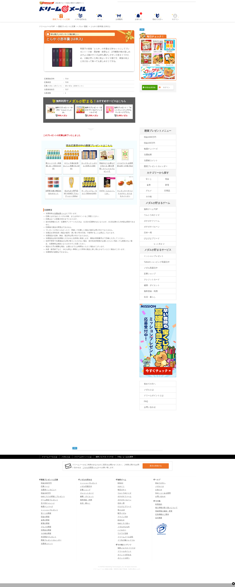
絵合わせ (121, 520)
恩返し (158, 65)
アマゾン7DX (123, 517)
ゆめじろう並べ (124, 523)
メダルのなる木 (124, 527)
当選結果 (148, 155)
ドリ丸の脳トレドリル (126, 540)
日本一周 (148, 233)
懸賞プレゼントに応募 (61, 19)
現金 (167, 179)
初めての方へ (158, 19)
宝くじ (149, 179)
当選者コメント (151, 160)
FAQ (146, 401)
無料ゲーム (122, 480)
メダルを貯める (81, 19)
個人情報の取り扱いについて (166, 508)
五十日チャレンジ (48, 503)
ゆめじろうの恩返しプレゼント (53, 496)
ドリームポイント (124, 551)
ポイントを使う (124, 558)
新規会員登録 (150, 87)
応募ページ (45, 486)
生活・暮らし (150, 297)
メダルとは (149, 390)
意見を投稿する (156, 466)
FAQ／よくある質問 (125, 457)
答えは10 (121, 510)
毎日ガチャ (146, 65)
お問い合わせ (150, 407)
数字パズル (122, 513)
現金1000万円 (150, 137)
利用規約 (158, 504)
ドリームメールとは (49, 457)
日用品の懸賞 (46, 530)
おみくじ (121, 486)
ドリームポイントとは (154, 395)
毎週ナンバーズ (151, 149)
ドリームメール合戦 (125, 537)
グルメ (149, 191)
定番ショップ (150, 274)
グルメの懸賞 (46, 527)
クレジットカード (152, 279)
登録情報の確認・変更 (163, 511)
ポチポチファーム (152, 221)
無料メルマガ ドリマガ (104, 457)
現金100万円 (146, 51)
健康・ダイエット (152, 285)
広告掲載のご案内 (162, 514)
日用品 (167, 191)
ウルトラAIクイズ (151, 215)
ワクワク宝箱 (123, 533)
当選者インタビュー (48, 490)
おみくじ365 (158, 51)
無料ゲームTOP (151, 209)
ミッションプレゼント (154, 256)
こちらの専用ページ (90, 467)
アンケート (169, 65)
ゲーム (99, 19)
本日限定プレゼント (48, 537)
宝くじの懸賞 (46, 513)
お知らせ (138, 17)
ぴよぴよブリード (152, 238)
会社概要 (158, 518)
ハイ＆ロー (122, 530)
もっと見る (158, 244)
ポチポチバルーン (152, 227)
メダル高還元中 (151, 268)
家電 (167, 185)
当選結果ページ (60, 213)
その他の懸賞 (46, 533)
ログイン (175, 19)
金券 (149, 185)
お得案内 (119, 19)
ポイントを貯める (124, 555)
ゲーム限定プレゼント (49, 500)
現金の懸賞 (45, 517)
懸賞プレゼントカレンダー (155, 166)
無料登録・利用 (151, 291)
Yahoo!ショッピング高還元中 (157, 262)
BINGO (120, 483)
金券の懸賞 (45, 520)
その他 (149, 197)
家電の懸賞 (45, 523)
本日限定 (169, 51)
